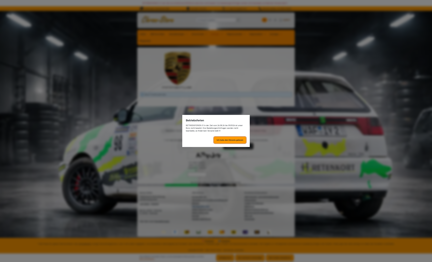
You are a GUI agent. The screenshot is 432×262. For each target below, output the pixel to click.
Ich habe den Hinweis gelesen (230, 140)
